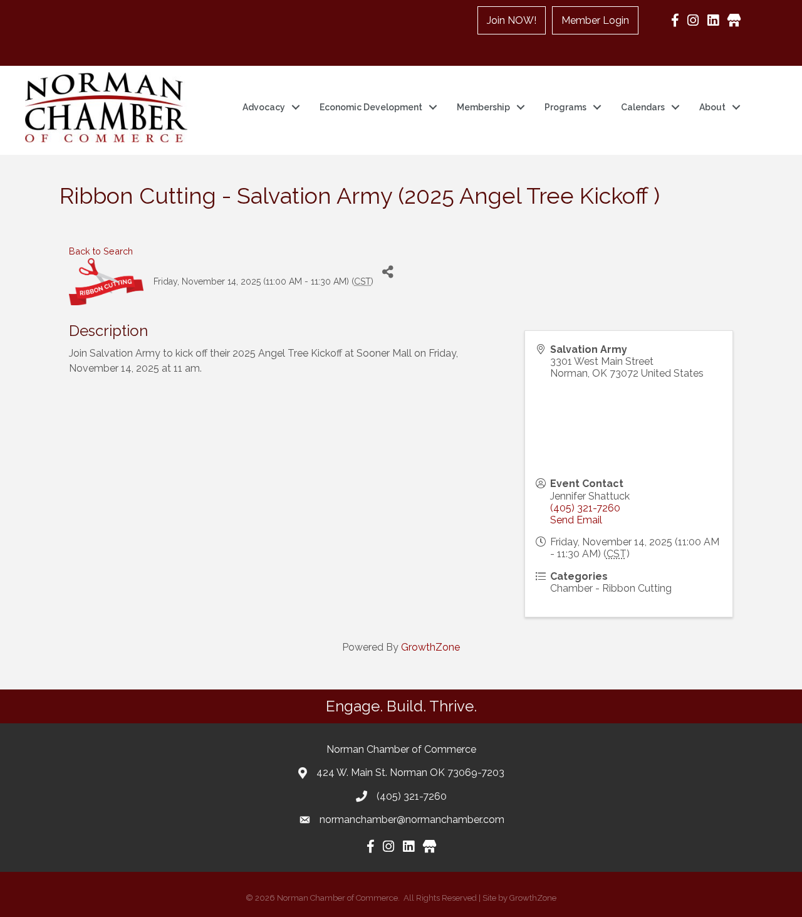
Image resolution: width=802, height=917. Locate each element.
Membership (483, 107)
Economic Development (371, 107)
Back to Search (101, 251)
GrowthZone (430, 647)
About (712, 107)
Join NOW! (511, 20)
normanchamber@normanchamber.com (412, 819)
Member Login (595, 20)
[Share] (387, 272)
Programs (565, 107)
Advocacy (263, 107)
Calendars (643, 107)
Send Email (576, 520)
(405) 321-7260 (585, 508)
